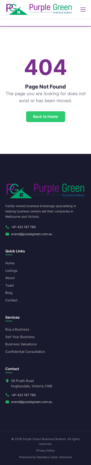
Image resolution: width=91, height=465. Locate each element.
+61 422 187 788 (23, 227)
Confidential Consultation (25, 352)
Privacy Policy (45, 450)
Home (10, 263)
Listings (11, 270)
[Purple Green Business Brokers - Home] (39, 9)
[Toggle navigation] (83, 9)
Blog (8, 293)
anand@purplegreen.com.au (31, 234)
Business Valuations (21, 344)
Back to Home (45, 116)
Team (9, 285)
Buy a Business (17, 329)
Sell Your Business (20, 337)
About (10, 278)
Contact (11, 300)
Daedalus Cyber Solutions (54, 457)
